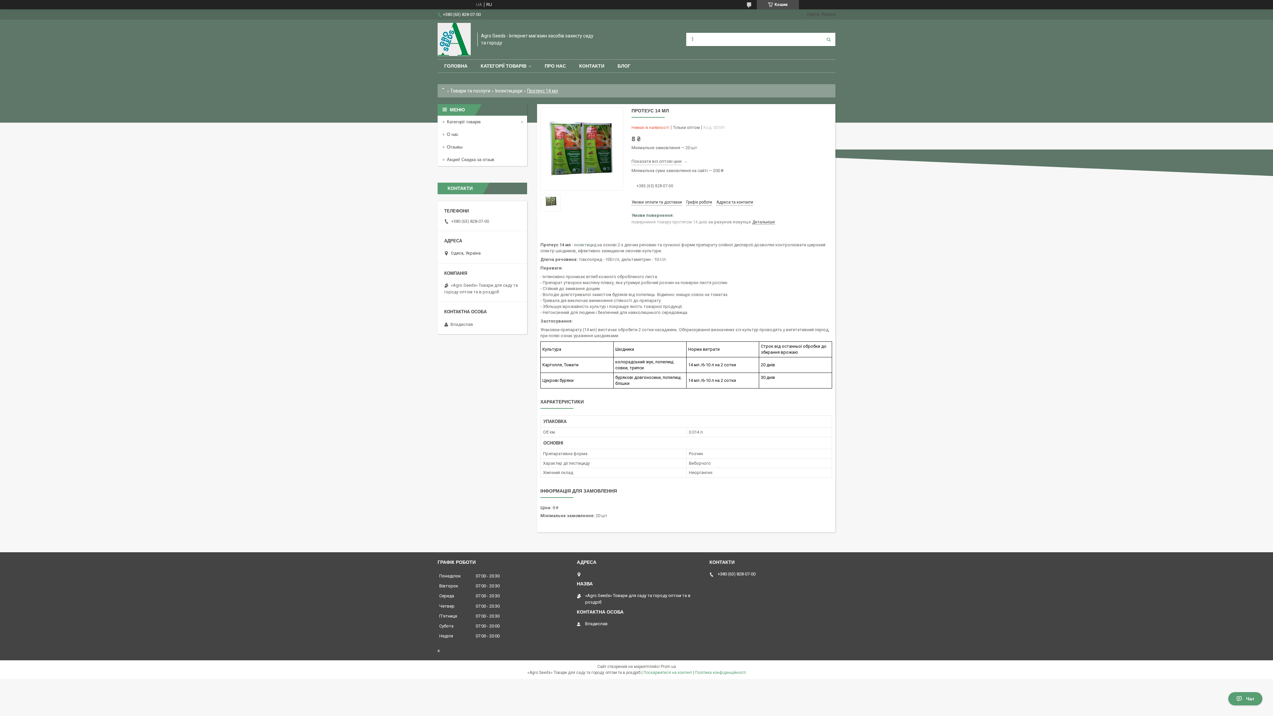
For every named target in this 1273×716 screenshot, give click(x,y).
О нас (452, 134)
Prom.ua (668, 666)
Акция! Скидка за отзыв (470, 159)
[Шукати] (828, 39)
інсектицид (585, 244)
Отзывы (454, 147)
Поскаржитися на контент (667, 672)
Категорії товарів (503, 66)
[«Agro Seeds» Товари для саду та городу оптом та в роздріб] (454, 39)
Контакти (591, 66)
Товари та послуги (470, 90)
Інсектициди (508, 90)
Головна (455, 66)
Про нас (555, 66)
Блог (624, 66)
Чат (1250, 698)
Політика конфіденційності (720, 672)
